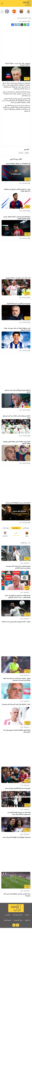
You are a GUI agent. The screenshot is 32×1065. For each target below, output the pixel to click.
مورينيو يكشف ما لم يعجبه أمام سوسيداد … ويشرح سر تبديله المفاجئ (17, 567)
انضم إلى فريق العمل (17, 914)
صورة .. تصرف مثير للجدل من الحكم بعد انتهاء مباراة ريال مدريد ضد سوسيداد (16, 679)
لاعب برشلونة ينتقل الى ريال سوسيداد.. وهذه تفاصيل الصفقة (17, 329)
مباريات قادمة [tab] (6, 528)
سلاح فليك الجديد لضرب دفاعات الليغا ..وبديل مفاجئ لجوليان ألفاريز (16, 217)
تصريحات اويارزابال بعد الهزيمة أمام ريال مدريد (16, 837)
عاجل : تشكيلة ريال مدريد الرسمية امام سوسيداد (16, 704)
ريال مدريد (20, 18)
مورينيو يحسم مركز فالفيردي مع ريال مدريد (17, 788)
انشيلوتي (27, 152)
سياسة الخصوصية (18, 920)
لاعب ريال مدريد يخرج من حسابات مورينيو (18, 278)
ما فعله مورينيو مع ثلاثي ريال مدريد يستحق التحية (17, 391)
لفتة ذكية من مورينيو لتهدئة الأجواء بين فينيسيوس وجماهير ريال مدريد (18, 813)
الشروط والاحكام (7, 920)
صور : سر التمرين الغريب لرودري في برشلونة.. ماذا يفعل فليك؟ (17, 190)
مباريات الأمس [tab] (26, 528)
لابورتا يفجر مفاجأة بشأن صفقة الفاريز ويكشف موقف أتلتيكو (16, 442)
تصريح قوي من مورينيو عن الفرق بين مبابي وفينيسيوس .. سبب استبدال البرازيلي (17, 596)
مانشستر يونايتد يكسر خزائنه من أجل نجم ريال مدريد (16, 416)
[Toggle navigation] (2, 3)
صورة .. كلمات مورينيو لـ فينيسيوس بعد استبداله (16, 621)
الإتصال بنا (7, 914)
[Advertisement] (16, 44)
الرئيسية (29, 18)
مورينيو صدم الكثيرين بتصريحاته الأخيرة (18, 303)
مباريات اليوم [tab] (16, 528)
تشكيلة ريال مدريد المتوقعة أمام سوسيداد (18, 503)
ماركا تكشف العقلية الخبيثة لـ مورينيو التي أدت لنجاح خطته (16, 731)
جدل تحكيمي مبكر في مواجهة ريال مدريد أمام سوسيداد (17, 894)
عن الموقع (27, 920)
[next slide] (2, 11)
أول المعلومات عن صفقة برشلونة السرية (18, 163)
